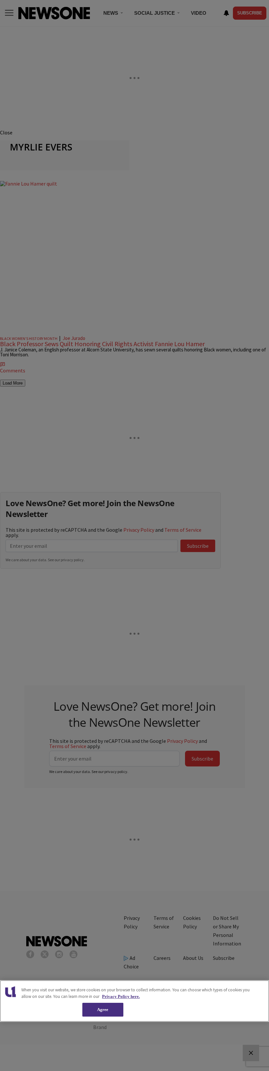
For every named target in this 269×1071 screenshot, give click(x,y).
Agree (103, 1009)
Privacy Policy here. (121, 996)
